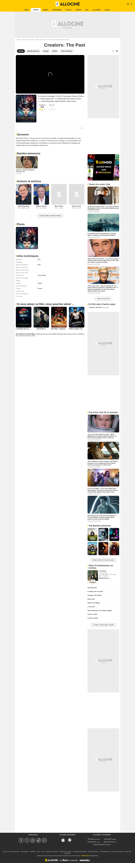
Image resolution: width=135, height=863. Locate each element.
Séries (45, 10)
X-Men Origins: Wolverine (78, 329)
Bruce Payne (71, 101)
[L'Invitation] (93, 577)
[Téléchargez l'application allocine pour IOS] (64, 840)
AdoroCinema (108, 842)
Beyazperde (92, 842)
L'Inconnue (91, 606)
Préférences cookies (65, 851)
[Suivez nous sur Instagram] (33, 840)
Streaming (56, 10)
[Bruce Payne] (59, 194)
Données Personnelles (79, 851)
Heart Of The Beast (94, 603)
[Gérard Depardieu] (23, 194)
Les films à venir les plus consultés (103, 625)
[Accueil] (67, 4)
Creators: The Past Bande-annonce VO (25, 170)
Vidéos (78, 10)
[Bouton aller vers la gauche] (113, 51)
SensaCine (107, 839)
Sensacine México (99, 844)
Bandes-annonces (28, 153)
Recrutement (24, 851)
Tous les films (30, 39)
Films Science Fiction (41, 39)
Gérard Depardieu (48, 101)
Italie (39, 259)
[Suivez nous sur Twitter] (27, 840)
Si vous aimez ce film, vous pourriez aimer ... (45, 304)
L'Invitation (102, 571)
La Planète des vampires (25, 329)
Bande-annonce (104, 578)
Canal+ (108, 10)
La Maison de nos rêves (95, 591)
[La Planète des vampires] (23, 317)
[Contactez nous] (44, 840)
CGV (43, 851)
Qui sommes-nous (14, 851)
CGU (38, 851)
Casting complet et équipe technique (50, 215)
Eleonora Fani (76, 99)
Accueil (19, 39)
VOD (86, 10)
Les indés (96, 10)
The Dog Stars (92, 587)
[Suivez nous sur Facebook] (21, 840)
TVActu (68, 10)
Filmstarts (91, 839)
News (26, 10)
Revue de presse (93, 851)
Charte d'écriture (104, 851)
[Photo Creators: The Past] (27, 238)
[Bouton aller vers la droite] (117, 51)
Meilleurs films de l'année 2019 (46, 334)
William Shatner (60, 101)
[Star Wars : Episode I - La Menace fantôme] (59, 317)
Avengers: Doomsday (94, 595)
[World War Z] (41, 317)
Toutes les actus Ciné (103, 298)
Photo (21, 224)
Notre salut (91, 599)
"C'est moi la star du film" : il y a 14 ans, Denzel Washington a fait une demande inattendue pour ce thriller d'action (103, 208)
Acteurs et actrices (29, 181)
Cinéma (36, 10)
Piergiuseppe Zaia (46, 99)
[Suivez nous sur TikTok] (39, 840)
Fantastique (67, 96)
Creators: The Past (99, 307)
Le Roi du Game (93, 618)
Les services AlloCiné (117, 851)
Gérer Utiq (128, 851)
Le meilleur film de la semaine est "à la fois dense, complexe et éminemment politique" (102, 234)
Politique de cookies (52, 851)
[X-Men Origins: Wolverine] (76, 317)
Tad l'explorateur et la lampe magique (100, 610)
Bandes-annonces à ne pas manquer (103, 560)
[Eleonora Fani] (76, 194)
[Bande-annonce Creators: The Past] (26, 109)
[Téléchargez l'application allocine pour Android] (71, 840)
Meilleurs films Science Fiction (67, 334)
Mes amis (51, 105)
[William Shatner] (41, 194)
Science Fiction (78, 96)
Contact (5, 851)
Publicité (32, 851)
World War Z (41, 329)
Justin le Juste (92, 614)
